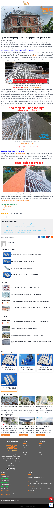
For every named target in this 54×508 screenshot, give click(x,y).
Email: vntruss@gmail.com (36, 481)
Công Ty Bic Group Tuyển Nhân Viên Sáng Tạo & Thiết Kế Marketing (19, 226)
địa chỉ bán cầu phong (12, 217)
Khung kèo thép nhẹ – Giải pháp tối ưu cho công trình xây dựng (18, 232)
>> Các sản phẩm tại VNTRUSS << (28, 143)
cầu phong (4, 217)
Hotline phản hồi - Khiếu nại (7, 493)
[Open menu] (52, 3)
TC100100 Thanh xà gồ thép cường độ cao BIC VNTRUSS (9, 388)
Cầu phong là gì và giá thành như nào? (32, 87)
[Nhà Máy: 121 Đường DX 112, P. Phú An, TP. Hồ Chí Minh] (28, 490)
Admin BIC (4, 40)
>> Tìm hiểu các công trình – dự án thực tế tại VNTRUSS (15, 200)
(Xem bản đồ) (32, 486)
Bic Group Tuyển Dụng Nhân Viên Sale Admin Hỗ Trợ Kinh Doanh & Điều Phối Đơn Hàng (24, 228)
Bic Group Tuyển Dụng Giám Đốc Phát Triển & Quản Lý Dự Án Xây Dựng (20, 224)
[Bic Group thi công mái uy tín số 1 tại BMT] (9, 400)
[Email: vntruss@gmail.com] (28, 481)
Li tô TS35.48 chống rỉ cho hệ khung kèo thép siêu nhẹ (9, 368)
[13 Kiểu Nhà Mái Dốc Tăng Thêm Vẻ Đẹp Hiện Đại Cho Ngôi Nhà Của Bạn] (9, 421)
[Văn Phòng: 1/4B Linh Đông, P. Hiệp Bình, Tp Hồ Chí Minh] (28, 485)
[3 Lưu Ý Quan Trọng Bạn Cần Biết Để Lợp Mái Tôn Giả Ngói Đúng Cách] (27, 421)
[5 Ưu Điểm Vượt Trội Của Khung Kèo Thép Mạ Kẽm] (44, 421)
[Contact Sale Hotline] (51, 498)
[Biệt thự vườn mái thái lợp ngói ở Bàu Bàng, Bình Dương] (44, 400)
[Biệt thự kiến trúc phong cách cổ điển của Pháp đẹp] (27, 400)
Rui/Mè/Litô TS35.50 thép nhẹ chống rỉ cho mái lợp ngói (45, 368)
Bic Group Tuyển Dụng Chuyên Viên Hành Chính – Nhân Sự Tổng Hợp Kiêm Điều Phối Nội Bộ (25, 230)
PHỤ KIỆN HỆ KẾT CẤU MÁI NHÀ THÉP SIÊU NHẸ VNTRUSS (27, 368)
